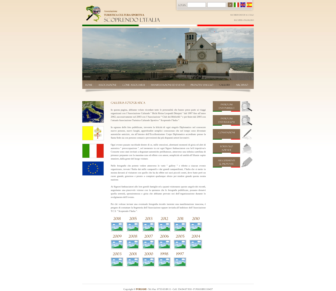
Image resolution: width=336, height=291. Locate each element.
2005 (180, 236)
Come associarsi (133, 84)
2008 (132, 236)
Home (88, 84)
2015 (133, 218)
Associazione (107, 84)
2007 (148, 236)
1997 (180, 254)
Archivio (242, 84)
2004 (195, 236)
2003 (117, 254)
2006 (164, 236)
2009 (117, 236)
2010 (196, 218)
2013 (148, 218)
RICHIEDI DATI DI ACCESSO (242, 15)
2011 (180, 218)
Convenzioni (226, 132)
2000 (148, 254)
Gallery (224, 84)
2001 (133, 254)
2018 (117, 218)
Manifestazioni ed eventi (168, 84)
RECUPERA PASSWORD (244, 20)
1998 (164, 254)
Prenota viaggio (202, 84)
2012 (164, 218)
